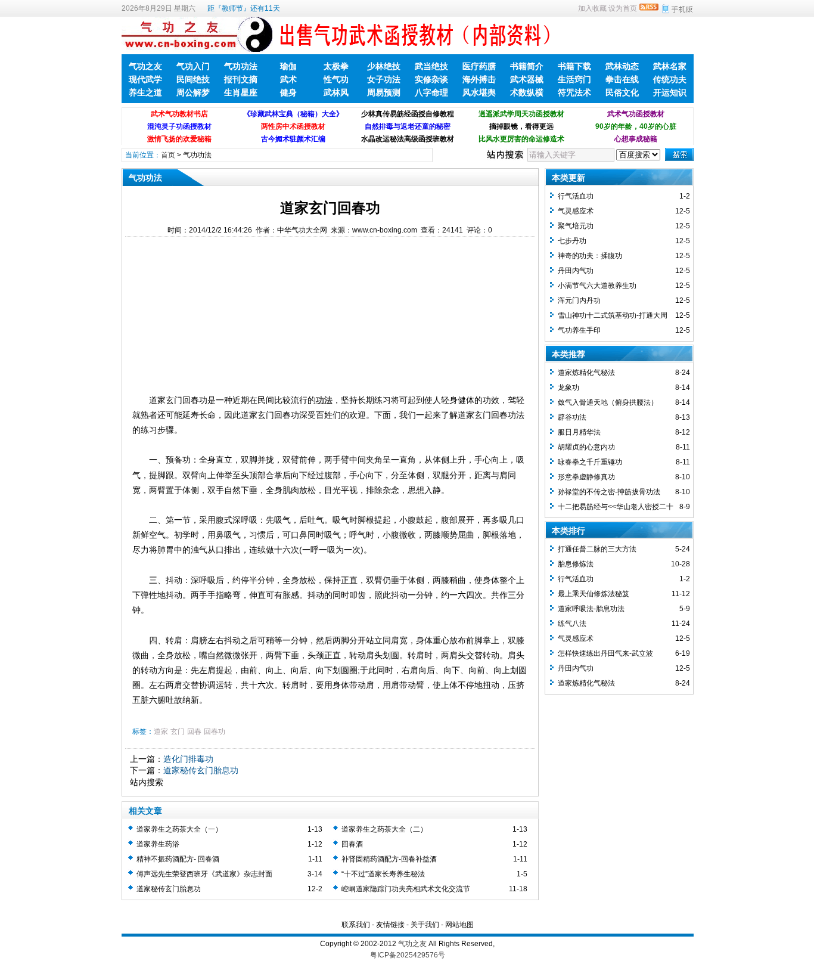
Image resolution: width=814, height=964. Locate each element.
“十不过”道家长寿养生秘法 (383, 874)
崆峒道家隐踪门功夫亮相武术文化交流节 (405, 889)
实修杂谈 (431, 79)
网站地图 (459, 924)
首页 (168, 155)
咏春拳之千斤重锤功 (590, 462)
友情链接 (390, 924)
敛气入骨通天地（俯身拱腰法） (608, 402)
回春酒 (352, 844)
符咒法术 (574, 92)
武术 (288, 79)
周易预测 (383, 92)
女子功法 (383, 79)
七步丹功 (572, 241)
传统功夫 (669, 79)
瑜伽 (288, 66)
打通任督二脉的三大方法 (597, 549)
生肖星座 (240, 92)
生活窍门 (574, 79)
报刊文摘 (240, 79)
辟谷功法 (572, 417)
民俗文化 (622, 92)
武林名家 (669, 66)
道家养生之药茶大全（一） (179, 829)
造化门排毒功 (188, 759)
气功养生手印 (579, 330)
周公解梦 (193, 92)
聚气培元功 (576, 226)
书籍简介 (526, 66)
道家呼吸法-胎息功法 (591, 609)
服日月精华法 (579, 432)
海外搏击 (479, 79)
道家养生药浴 (157, 844)
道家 (161, 731)
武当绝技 (431, 66)
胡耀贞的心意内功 (586, 447)
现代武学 (145, 79)
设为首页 (622, 8)
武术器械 (526, 79)
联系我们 (355, 924)
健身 (288, 92)
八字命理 (431, 92)
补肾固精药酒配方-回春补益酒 (389, 859)
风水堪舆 (479, 92)
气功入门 (193, 66)
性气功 (336, 79)
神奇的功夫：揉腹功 (590, 256)
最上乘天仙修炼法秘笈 (593, 594)
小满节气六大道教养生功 (597, 285)
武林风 (336, 92)
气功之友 (145, 66)
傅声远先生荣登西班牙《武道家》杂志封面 (204, 874)
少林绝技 (383, 66)
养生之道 (145, 92)
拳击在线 (622, 79)
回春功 (214, 731)
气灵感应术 (576, 211)
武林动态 (622, 66)
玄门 (177, 731)
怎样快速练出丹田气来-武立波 (605, 653)
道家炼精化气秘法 (586, 372)
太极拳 (336, 66)
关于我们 (425, 924)
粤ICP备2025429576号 (407, 955)
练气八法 (572, 623)
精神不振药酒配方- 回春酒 (177, 859)
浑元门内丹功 (579, 300)
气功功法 (240, 66)
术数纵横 (526, 92)
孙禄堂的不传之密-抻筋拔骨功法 (609, 492)
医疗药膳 (479, 66)
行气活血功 (576, 196)
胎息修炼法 (576, 564)
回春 (194, 731)
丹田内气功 (576, 270)
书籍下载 (574, 66)
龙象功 (568, 387)
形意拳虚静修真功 (586, 477)
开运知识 (669, 92)
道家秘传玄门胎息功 (200, 770)
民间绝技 (193, 79)
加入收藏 (592, 8)
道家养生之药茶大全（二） (384, 829)
